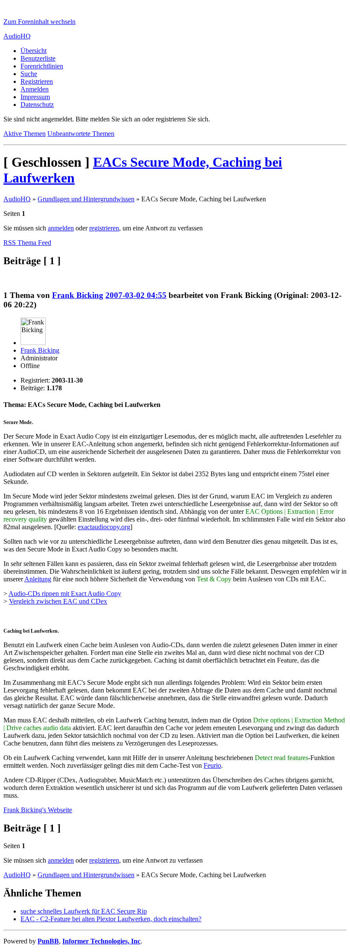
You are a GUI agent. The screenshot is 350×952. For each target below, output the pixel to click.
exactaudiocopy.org (104, 527)
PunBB (48, 941)
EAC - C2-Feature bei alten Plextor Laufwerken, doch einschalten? (110, 919)
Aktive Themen (24, 133)
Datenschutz (37, 104)
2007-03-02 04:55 (135, 295)
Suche (28, 73)
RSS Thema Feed (27, 242)
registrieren (104, 228)
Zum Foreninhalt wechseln (39, 21)
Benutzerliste (37, 58)
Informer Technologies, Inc (101, 941)
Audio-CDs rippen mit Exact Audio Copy (65, 593)
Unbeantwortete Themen (80, 133)
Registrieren (36, 81)
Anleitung (37, 579)
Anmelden (34, 89)
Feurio (212, 765)
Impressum (35, 96)
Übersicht (33, 50)
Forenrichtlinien (41, 66)
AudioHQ (17, 36)
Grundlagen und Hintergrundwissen (86, 199)
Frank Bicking (77, 295)
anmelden (61, 228)
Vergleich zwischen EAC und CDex (58, 601)
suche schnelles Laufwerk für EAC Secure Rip (83, 911)
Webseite (37, 809)
